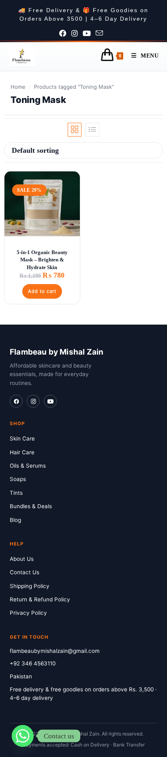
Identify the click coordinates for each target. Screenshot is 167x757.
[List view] (92, 130)
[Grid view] (74, 130)
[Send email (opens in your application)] (102, 33)
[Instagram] (33, 401)
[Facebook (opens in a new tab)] (65, 33)
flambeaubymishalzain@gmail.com (55, 651)
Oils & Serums (28, 465)
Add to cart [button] (42, 291)
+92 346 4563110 (33, 663)
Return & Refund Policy (40, 599)
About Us (22, 559)
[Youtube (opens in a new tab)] (89, 33)
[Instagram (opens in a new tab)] (77, 33)
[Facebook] (16, 401)
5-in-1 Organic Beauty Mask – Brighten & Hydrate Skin (42, 259)
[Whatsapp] (23, 736)
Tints (16, 493)
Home (18, 86)
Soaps (18, 479)
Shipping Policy (29, 586)
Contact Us (24, 572)
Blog (15, 520)
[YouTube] (50, 401)
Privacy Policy (28, 612)
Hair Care (22, 452)
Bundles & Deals (31, 506)
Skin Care (22, 438)
